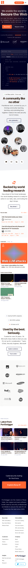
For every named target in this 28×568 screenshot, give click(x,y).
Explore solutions (13, 349)
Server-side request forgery (20, 532)
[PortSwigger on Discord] (6, 162)
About (16, 539)
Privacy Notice (18, 549)
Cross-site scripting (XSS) (20, 520)
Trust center (13, 353)
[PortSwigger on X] (22, 162)
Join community (13, 120)
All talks (23, 212)
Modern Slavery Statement (20, 551)
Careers (17, 541)
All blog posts (22, 425)
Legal (16, 546)
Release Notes (5, 525)
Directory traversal (19, 530)
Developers (4, 544)
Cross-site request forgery (20, 525)
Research (4, 563)
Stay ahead (13, 206)
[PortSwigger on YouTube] (11, 162)
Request (3, 56)
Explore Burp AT (14, 485)
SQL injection (18, 523)
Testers (3, 541)
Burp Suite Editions (6, 523)
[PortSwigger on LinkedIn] (17, 162)
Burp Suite (7, 26)
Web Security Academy (7, 558)
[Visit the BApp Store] (24, 94)
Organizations (5, 539)
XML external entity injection (20, 527)
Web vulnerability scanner (7, 520)
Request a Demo (19, 26)
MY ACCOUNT (19, 2)
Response (8, 56)
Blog (3, 560)
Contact (17, 544)
